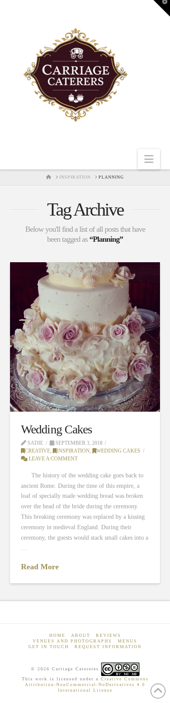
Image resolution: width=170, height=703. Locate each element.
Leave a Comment (52, 459)
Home (57, 635)
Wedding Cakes (56, 429)
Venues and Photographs (72, 641)
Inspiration (73, 451)
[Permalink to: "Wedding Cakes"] (85, 337)
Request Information (108, 646)
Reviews (108, 635)
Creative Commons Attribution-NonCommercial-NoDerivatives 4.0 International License (87, 684)
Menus (127, 641)
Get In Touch (48, 646)
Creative (37, 451)
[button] (149, 159)
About (80, 635)
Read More (40, 566)
